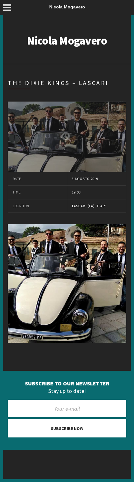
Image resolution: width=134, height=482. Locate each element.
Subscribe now (67, 428)
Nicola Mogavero (67, 41)
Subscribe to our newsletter (67, 383)
